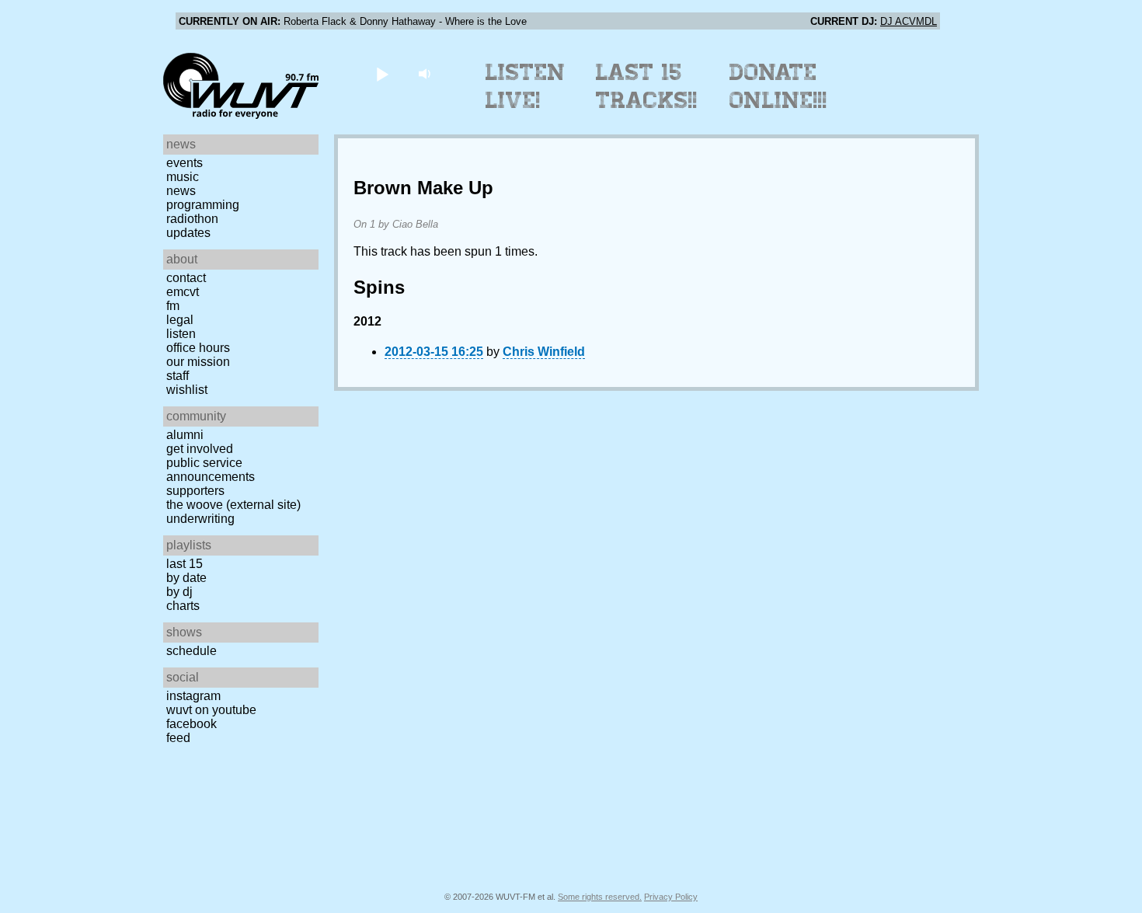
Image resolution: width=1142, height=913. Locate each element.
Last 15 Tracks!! (647, 86)
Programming (202, 204)
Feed (178, 737)
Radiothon (192, 218)
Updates (188, 232)
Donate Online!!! (778, 86)
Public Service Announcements (210, 469)
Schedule (191, 650)
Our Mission (198, 361)
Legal (179, 319)
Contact (186, 277)
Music (182, 176)
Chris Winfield (544, 351)
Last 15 (184, 563)
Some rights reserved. (600, 896)
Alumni (185, 434)
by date (186, 577)
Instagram (193, 695)
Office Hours (198, 347)
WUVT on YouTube (211, 709)
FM (172, 305)
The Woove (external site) (233, 504)
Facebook (191, 723)
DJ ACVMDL (908, 21)
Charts (183, 605)
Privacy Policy (671, 896)
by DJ (179, 591)
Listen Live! (526, 86)
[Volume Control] (426, 73)
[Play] (381, 73)
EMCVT (182, 291)
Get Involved (199, 448)
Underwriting (200, 518)
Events (184, 162)
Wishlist (186, 389)
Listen (181, 333)
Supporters (195, 490)
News (181, 190)
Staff (177, 375)
